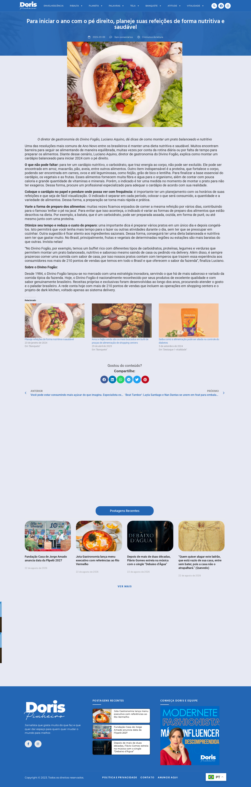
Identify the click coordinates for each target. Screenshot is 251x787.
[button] (214, 6)
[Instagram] (228, 6)
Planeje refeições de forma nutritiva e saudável (49, 339)
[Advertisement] (125, 670)
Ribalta (74, 5)
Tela (133, 5)
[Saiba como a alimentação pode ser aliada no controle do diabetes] (190, 320)
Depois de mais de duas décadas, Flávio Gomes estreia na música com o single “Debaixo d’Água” (149, 560)
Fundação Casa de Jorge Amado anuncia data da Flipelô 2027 (128, 730)
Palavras (114, 5)
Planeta (94, 5)
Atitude (172, 5)
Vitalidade (193, 5)
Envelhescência (54, 5)
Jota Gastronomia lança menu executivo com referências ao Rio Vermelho (97, 560)
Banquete (151, 5)
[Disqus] (125, 452)
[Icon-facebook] (28, 744)
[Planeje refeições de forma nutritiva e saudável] (56, 320)
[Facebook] (221, 6)
